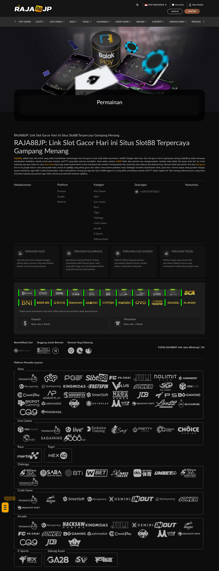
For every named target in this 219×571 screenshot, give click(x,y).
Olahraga (102, 22)
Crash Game (122, 22)
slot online (49, 164)
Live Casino (56, 22)
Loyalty (61, 196)
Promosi (196, 22)
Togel (86, 22)
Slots (39, 22)
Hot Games (25, 22)
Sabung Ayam (177, 22)
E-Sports (157, 22)
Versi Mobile (197, 5)
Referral (61, 202)
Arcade (140, 22)
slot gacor (200, 164)
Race (72, 22)
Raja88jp (18, 158)
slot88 (119, 161)
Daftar (192, 11)
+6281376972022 (149, 192)
